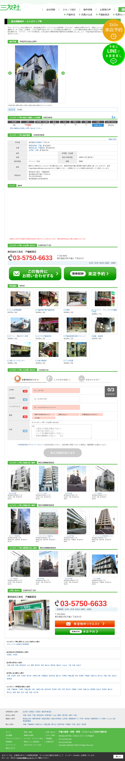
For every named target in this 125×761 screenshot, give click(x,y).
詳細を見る (98, 125)
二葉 (69, 665)
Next (63, 73)
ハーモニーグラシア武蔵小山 (45, 536)
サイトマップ (10, 745)
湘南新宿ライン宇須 (76, 719)
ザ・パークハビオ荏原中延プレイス (103, 536)
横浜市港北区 (46, 712)
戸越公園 (71, 676)
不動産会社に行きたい (90, 414)
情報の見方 (113, 139)
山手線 (31, 150)
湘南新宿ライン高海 (98, 719)
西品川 (58, 665)
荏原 (12, 665)
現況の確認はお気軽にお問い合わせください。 (26, 128)
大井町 (23, 676)
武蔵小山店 (85, 14)
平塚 (16, 665)
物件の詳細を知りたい (43, 414)
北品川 (78, 665)
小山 (28, 665)
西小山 (100, 676)
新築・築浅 (28, 732)
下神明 (64, 676)
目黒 (18, 676)
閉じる (118, 756)
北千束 (35, 692)
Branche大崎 (12, 493)
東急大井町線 (56, 719)
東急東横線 (27, 721)
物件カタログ (10, 748)
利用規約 (22, 445)
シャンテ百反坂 (97, 493)
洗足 (26, 692)
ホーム (8, 732)
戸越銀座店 (102, 14)
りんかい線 (111, 719)
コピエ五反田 (96, 578)
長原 (30, 692)
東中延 (37, 665)
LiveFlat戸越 (68, 493)
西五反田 (22, 665)
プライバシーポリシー (36, 445)
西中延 (53, 665)
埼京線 (87, 719)
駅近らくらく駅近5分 (31, 742)
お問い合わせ (50, 732)
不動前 (87, 676)
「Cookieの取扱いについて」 (25, 758)
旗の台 (47, 665)
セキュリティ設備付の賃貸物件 (18, 644)
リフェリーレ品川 (42, 493)
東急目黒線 (46, 719)
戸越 (40, 146)
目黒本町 (48, 715)
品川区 (36, 142)
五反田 (13, 676)
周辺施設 (49, 738)
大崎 (36, 150)
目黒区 (9, 655)
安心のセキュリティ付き (33, 745)
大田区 (15, 655)
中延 (42, 665)
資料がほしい (63, 414)
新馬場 (9, 679)
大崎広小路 (36, 676)
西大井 (29, 676)
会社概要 (9, 735)
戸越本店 (69, 14)
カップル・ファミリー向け (33, 738)
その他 (37, 418)
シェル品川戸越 (69, 536)
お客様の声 (105, 9)
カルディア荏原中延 (14, 536)
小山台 (64, 665)
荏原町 (81, 676)
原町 (70, 715)
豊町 (40, 142)
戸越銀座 (41, 148)
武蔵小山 (93, 676)
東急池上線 (33, 148)
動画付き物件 (29, 735)
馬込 (18, 692)
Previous (10, 73)
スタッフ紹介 (50, 735)
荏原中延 (52, 676)
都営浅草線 (33, 146)
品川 (22, 692)
